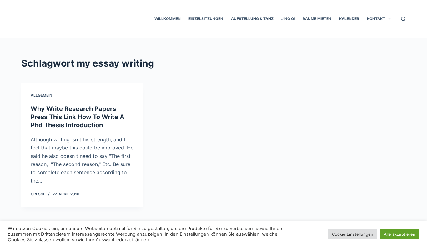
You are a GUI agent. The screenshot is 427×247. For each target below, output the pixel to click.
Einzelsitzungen (205, 18)
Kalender (349, 18)
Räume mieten (317, 18)
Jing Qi (288, 18)
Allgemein (41, 95)
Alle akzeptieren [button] (399, 234)
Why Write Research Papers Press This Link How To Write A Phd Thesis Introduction (77, 117)
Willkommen (167, 18)
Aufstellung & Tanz (252, 18)
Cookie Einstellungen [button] (352, 234)
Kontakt (376, 18)
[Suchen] (403, 19)
